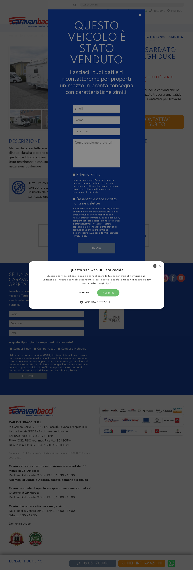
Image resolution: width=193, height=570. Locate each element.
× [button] (159, 265)
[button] (96, 302)
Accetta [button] (108, 292)
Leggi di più (104, 283)
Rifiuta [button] (84, 292)
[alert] (96, 285)
